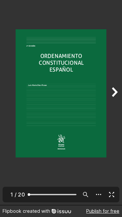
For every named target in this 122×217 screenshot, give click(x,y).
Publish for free (102, 211)
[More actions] (98, 194)
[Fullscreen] (111, 194)
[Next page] (114, 102)
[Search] (85, 194)
